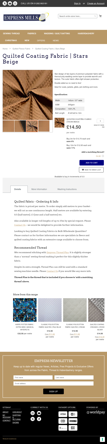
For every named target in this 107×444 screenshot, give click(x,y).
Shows (16, 422)
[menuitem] (12, 33)
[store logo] (26, 18)
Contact (7, 420)
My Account (7, 416)
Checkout (17, 412)
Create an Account (95, 3)
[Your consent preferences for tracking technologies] (102, 439)
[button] (8, 126)
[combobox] (77, 16)
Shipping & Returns (17, 417)
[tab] (19, 189)
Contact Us (20, 225)
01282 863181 (40, 3)
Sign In (77, 3)
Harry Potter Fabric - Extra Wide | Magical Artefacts (24, 327)
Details (17, 189)
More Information (39, 189)
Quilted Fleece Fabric (21, 48)
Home (5, 48)
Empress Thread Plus (58, 252)
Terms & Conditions (9, 439)
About (5, 412)
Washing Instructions (67, 189)
